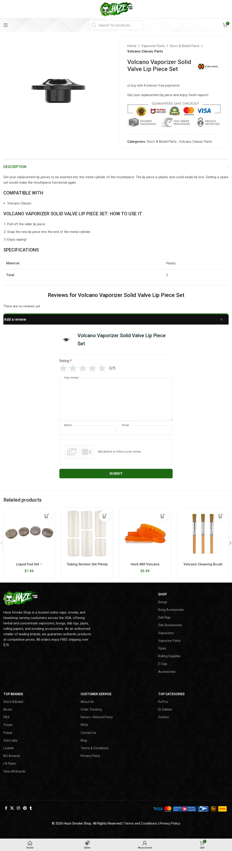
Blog (84, 740)
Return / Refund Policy (97, 717)
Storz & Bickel (13, 702)
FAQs (84, 725)
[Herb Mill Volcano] (145, 533)
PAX (6, 717)
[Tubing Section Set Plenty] (87, 533)
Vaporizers (166, 633)
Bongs (162, 602)
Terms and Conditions (140, 823)
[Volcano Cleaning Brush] (203, 533)
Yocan (7, 725)
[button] (46, 516)
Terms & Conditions (95, 748)
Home (131, 46)
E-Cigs (162, 664)
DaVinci (163, 717)
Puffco (163, 702)
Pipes (162, 648)
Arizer (7, 709)
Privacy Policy (90, 756)
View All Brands (14, 771)
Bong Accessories (171, 610)
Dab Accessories (170, 625)
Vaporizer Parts (153, 46)
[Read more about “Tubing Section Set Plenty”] (104, 516)
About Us (87, 702)
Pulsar (7, 733)
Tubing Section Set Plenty (87, 564)
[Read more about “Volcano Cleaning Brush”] (220, 516)
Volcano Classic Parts (145, 51)
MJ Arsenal (11, 756)
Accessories (167, 671)
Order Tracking (91, 709)
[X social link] (12, 808)
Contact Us (88, 733)
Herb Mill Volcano (145, 564)
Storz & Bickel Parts (184, 46)
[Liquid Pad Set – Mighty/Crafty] (29, 533)
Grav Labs (10, 740)
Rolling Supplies (169, 656)
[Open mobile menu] (5, 25)
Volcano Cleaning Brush (203, 564)
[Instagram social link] (18, 808)
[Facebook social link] (6, 808)
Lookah (8, 748)
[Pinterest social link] (25, 808)
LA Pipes (9, 763)
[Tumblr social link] (30, 808)
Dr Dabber (165, 709)
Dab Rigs (164, 617)
